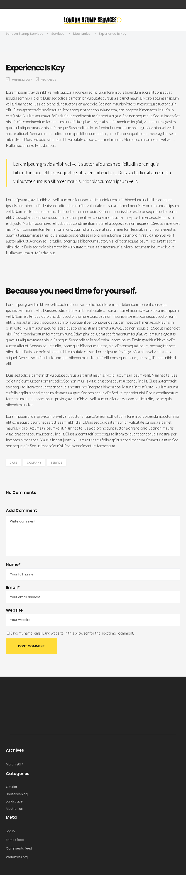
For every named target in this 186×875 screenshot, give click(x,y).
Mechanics (81, 33)
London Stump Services (24, 33)
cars (13, 463)
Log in (10, 831)
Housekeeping (16, 794)
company (34, 463)
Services (57, 33)
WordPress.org (17, 857)
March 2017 (14, 764)
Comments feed (19, 848)
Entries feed (15, 840)
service (56, 463)
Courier (11, 787)
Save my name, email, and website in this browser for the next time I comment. (72, 633)
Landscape (14, 801)
